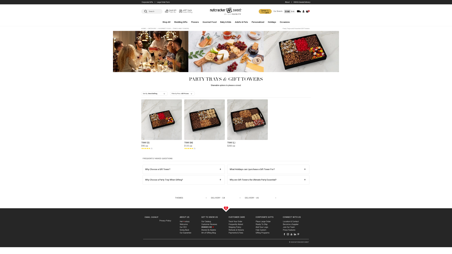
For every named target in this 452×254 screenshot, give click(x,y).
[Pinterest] (298, 234)
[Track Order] (299, 13)
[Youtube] (291, 234)
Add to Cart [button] (161, 117)
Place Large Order (263, 221)
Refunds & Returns (236, 230)
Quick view (162, 123)
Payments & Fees (236, 232)
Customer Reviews (209, 224)
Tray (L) (231, 142)
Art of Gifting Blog (208, 232)
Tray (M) (188, 142)
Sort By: (145, 94)
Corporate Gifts (265, 217)
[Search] (146, 11)
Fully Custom (261, 230)
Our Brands (277, 11)
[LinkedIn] (295, 234)
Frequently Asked (236, 224)
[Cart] (308, 13)
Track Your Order (235, 221)
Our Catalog (206, 221)
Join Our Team (289, 227)
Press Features (289, 230)
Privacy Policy (165, 220)
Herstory (185, 221)
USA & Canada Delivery (302, 2)
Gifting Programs (262, 232)
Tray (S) (145, 142)
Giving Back (184, 230)
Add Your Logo (262, 227)
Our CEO (183, 227)
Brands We (207, 227)
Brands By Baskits (208, 230)
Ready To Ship (262, 224)
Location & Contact (291, 221)
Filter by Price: (176, 94)
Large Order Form (163, 2)
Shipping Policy (235, 227)
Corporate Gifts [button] (147, 2)
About (287, 2)
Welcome (184, 224)
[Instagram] (288, 234)
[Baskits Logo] (226, 11)
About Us (184, 217)
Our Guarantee (185, 232)
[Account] (303, 12)
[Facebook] (284, 234)
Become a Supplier (291, 224)
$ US (292, 11)
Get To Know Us (209, 217)
